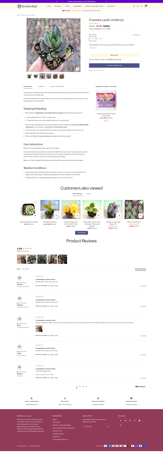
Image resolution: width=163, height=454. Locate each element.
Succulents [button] (58, 6)
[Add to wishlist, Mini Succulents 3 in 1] (141, 202)
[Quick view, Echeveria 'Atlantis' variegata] (35, 215)
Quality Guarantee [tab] (57, 86)
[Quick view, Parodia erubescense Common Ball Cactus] (77, 215)
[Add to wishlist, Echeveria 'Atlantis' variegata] (36, 202)
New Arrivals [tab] (77, 193)
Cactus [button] (67, 6)
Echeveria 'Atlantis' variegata (29, 222)
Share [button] (56, 285)
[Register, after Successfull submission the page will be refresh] (108, 426)
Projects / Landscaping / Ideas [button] (94, 6)
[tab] (140, 269)
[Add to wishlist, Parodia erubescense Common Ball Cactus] (78, 202)
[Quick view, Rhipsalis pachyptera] (56, 215)
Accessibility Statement (60, 439)
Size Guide (136, 35)
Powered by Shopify (34, 446)
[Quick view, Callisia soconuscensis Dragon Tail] (119, 215)
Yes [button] (49, 285)
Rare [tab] (88, 193)
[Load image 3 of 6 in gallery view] (42, 76)
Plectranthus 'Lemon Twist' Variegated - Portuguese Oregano (92, 224)
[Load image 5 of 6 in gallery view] (55, 76)
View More (82, 232)
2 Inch (92, 38)
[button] (138, 6)
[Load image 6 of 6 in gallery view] (62, 76)
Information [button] (110, 6)
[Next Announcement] (106, 1)
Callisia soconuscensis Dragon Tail (113, 223)
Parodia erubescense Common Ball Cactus (71, 223)
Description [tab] (28, 86)
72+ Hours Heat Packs (44, 177)
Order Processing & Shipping (42, 136)
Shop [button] (49, 6)
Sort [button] (18, 269)
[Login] (141, 6)
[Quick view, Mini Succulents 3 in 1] (140, 215)
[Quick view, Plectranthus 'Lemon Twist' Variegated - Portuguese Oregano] (98, 215)
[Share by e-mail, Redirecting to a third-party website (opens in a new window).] (102, 70)
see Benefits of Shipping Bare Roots (56, 127)
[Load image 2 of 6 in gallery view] (36, 76)
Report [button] (52, 285)
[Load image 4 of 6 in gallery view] (49, 76)
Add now (93, 48)
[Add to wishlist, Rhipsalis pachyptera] (57, 202)
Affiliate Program (58, 434)
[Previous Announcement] (56, 1)
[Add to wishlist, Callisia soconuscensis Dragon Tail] (120, 202)
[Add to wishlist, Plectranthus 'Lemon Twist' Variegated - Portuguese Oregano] (99, 202)
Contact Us (56, 436)
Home (18, 15)
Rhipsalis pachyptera (49, 222)
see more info (51, 117)
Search (55, 419)
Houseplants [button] (77, 6)
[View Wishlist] (134, 6)
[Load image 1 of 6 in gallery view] (29, 76)
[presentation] (106, 100)
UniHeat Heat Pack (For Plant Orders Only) (106, 115)
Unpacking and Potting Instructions (64, 428)
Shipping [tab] (41, 86)
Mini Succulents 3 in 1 (134, 222)
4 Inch (100, 38)
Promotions (56, 422)
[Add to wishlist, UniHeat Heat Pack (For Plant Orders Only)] (114, 92)
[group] (26, 248)
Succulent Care (38, 148)
